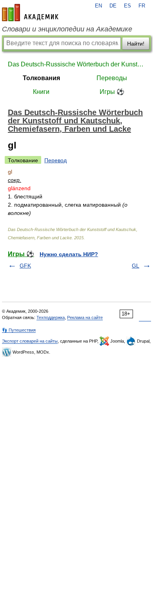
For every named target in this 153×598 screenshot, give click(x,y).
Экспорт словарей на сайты (30, 341)
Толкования (41, 78)
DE (113, 6)
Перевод (55, 160)
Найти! (135, 43)
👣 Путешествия (19, 330)
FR (141, 6)
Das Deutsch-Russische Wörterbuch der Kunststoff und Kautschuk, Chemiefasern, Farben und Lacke (76, 64)
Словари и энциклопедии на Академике (67, 29)
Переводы (112, 78)
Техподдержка (50, 317)
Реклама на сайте (85, 317)
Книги (41, 91)
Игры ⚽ (112, 91)
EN (98, 6)
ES (127, 6)
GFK (25, 265)
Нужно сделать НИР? (69, 254)
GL (135, 265)
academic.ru (30, 12)
